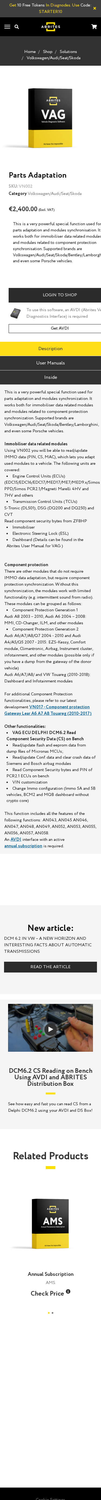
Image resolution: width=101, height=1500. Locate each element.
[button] (68, 1291)
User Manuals (50, 363)
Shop (48, 52)
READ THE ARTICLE (50, 967)
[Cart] (94, 27)
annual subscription (23, 846)
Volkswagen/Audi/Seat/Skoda (54, 58)
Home (30, 52)
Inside (50, 377)
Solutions (68, 52)
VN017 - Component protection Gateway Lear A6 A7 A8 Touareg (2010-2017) (48, 710)
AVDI (16, 840)
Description (50, 348)
